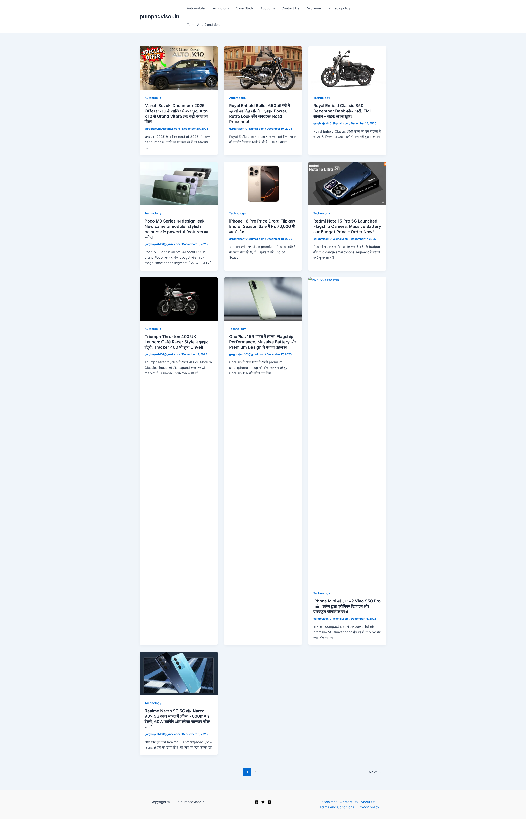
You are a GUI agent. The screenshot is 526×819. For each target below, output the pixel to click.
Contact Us (290, 8)
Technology (220, 8)
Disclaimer (314, 8)
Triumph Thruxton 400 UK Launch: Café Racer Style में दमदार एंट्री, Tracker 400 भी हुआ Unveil (176, 342)
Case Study (245, 8)
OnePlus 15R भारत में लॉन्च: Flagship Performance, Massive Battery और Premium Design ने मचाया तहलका (262, 342)
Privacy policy (340, 8)
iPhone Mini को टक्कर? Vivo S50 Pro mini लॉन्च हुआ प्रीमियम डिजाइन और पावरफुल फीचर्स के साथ (347, 606)
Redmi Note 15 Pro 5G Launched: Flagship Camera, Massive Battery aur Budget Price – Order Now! (347, 226)
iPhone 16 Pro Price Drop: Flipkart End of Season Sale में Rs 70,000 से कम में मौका (262, 226)
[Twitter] (263, 802)
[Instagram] (269, 802)
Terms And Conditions (204, 25)
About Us (267, 8)
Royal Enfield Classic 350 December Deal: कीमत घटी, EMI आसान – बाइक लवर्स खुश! (342, 111)
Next (375, 772)
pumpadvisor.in (159, 16)
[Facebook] (257, 802)
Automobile (196, 8)
